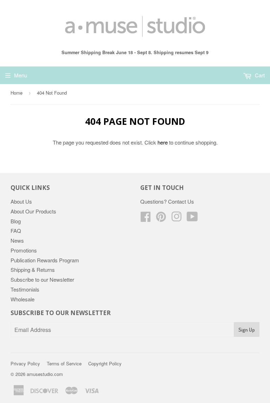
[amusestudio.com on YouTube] (192, 218)
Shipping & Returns (33, 269)
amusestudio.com (45, 374)
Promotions (24, 250)
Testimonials (25, 289)
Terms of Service (64, 363)
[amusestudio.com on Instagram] (176, 218)
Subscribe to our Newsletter (42, 279)
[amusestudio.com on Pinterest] (161, 218)
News (17, 240)
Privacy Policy (25, 363)
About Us (21, 201)
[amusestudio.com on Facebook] (145, 218)
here (163, 142)
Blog (16, 221)
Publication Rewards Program (45, 260)
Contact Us (181, 201)
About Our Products (33, 211)
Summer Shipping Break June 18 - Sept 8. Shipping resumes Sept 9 (135, 52)
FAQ (16, 230)
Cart (259, 75)
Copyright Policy (105, 363)
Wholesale (22, 299)
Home (16, 92)
